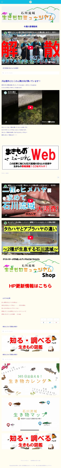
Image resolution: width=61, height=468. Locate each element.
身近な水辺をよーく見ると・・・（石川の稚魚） (14, 305)
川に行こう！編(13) (5, 173)
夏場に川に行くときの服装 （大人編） (12, 314)
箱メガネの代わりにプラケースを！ (10, 308)
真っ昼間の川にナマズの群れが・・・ (11, 302)
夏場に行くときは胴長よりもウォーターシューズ (14, 311)
